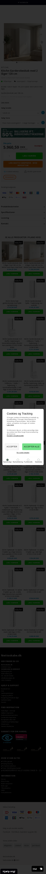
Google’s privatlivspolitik (15, 436)
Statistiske (38, 462)
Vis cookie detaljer (23, 453)
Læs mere (10, 425)
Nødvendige (7, 462)
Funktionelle (28, 462)
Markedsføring (18, 462)
